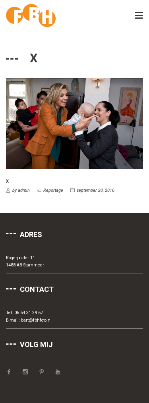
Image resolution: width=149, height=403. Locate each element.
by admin (21, 190)
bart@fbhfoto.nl (36, 320)
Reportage (53, 190)
